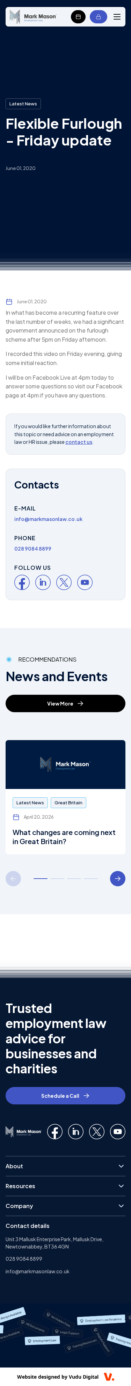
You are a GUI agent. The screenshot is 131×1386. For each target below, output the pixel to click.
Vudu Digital (84, 1376)
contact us (78, 442)
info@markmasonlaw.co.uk (38, 1271)
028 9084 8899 (24, 1258)
